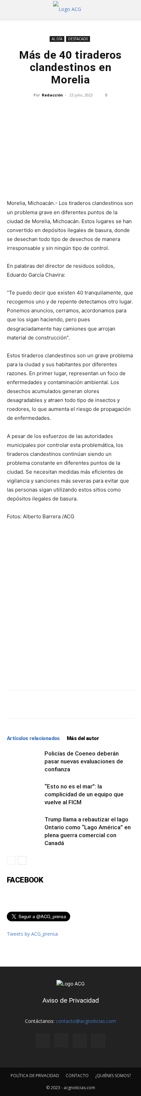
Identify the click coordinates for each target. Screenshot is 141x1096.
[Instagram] (61, 1040)
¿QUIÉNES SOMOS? (113, 1075)
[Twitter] (80, 1041)
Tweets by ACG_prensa (32, 934)
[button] (12, 9)
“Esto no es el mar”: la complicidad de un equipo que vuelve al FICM (84, 794)
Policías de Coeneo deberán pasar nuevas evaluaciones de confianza (83, 761)
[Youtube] (98, 1041)
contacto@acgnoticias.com (86, 1021)
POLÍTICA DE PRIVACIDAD (35, 1075)
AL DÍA (57, 38)
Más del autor (83, 738)
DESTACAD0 (78, 38)
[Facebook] (43, 1041)
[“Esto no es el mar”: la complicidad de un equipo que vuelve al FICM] (24, 794)
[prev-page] (11, 860)
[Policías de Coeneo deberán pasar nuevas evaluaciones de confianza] (24, 761)
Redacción (52, 94)
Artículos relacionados (33, 738)
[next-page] (22, 860)
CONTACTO (77, 1075)
